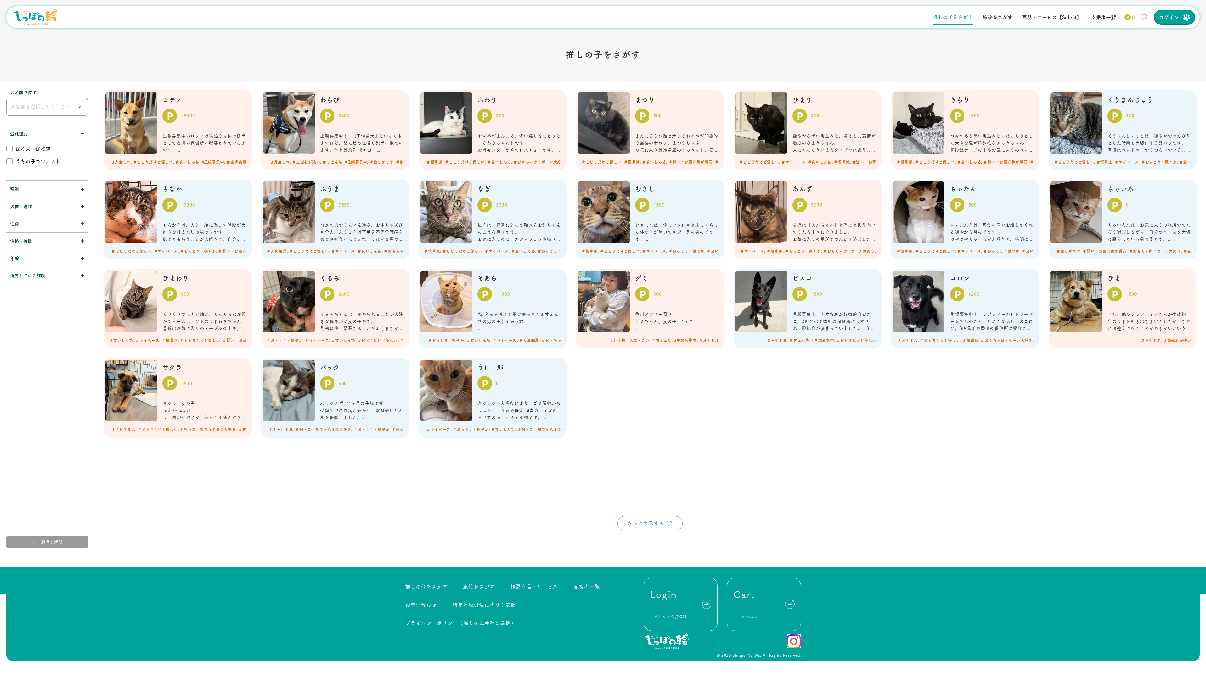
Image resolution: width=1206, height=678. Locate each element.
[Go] (706, 604)
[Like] (1144, 17)
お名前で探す (23, 92)
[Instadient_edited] (794, 641)
